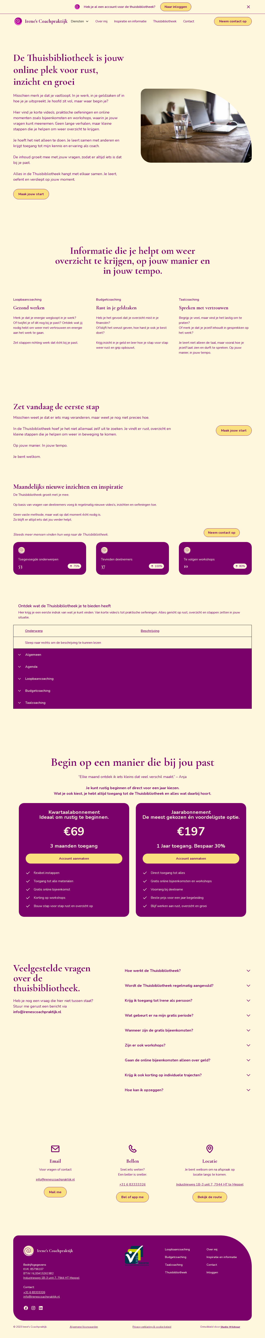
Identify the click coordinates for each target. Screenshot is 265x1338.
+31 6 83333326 (132, 1184)
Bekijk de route (210, 1197)
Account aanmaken (74, 858)
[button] (79, 21)
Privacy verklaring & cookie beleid (151, 1327)
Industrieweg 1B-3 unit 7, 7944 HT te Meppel (209, 1184)
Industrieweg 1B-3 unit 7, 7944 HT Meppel (51, 1278)
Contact (188, 21)
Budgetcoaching (175, 1257)
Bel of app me (132, 1197)
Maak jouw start (31, 194)
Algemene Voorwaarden (84, 1327)
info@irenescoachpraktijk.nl (55, 1179)
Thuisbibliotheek (165, 21)
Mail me (55, 1192)
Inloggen (212, 1272)
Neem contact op (233, 21)
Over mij (101, 21)
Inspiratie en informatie (130, 21)
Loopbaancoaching (177, 1249)
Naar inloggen (176, 7)
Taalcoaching (174, 1265)
